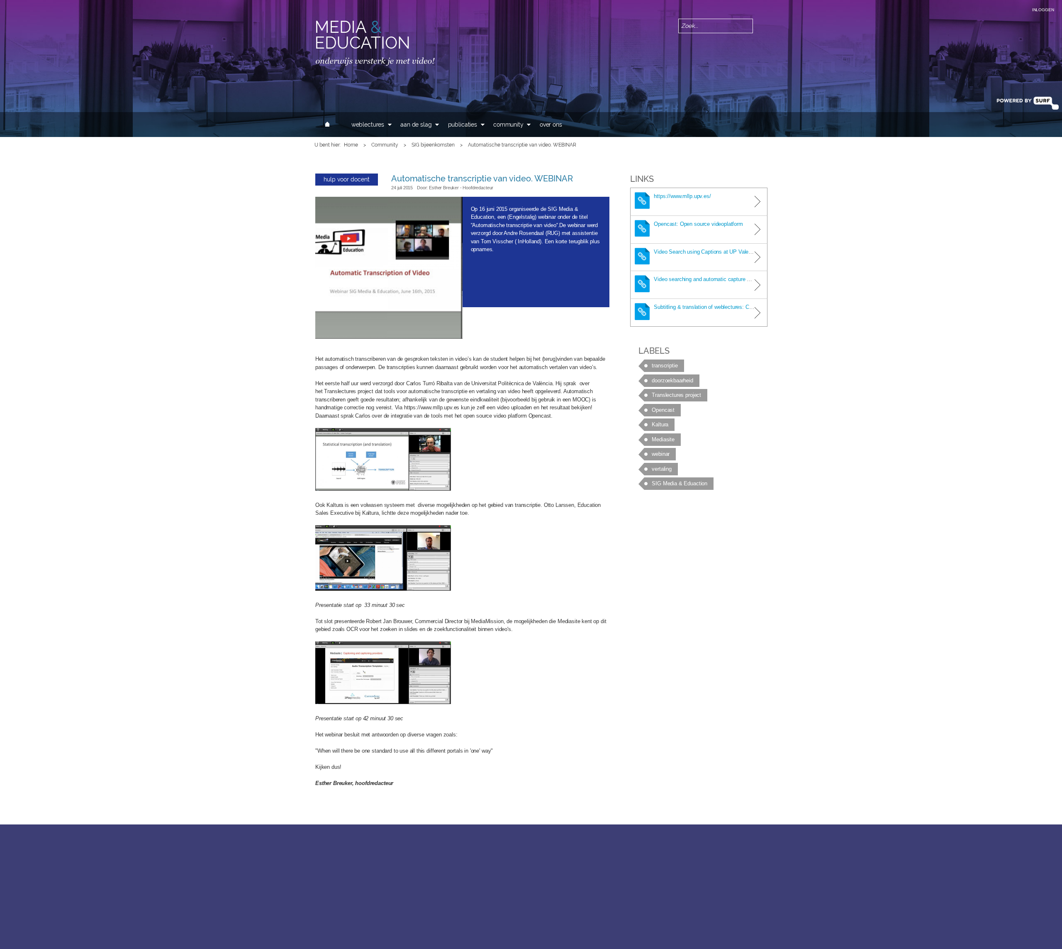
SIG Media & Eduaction (679, 483)
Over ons (551, 124)
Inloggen (1043, 9)
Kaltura (660, 424)
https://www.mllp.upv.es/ (682, 196)
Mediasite (663, 439)
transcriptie (664, 365)
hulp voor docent (347, 179)
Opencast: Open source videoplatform (698, 224)
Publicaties (462, 124)
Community (508, 124)
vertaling (662, 469)
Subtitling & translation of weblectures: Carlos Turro (714, 307)
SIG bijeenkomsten (433, 145)
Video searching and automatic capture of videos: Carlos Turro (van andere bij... (747, 279)
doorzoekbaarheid (672, 380)
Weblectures (367, 124)
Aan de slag (415, 124)
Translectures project (676, 395)
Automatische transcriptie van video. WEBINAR (482, 178)
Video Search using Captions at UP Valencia (706, 252)
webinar (661, 454)
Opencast (663, 410)
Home (351, 145)
